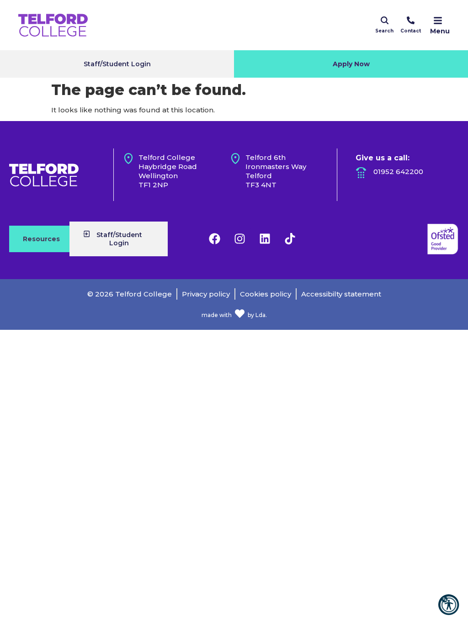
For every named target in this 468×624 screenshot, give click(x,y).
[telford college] (44, 175)
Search (384, 31)
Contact (410, 31)
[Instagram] (240, 238)
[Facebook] (214, 238)
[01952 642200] (361, 172)
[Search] (384, 20)
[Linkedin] (265, 238)
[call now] (411, 20)
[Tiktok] (290, 238)
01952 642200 (398, 171)
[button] (448, 604)
